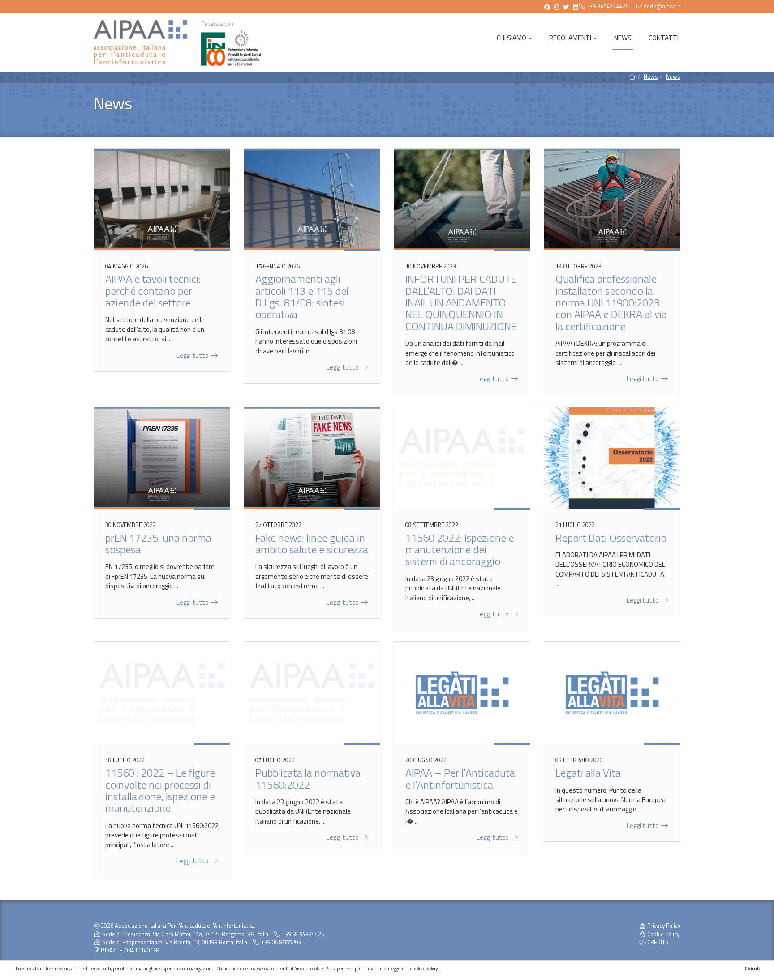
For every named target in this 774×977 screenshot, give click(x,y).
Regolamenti (571, 38)
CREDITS (657, 942)
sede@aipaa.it (662, 6)
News (623, 38)
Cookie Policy (662, 934)
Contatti (664, 38)
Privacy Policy (663, 926)
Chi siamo (512, 38)
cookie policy (424, 968)
